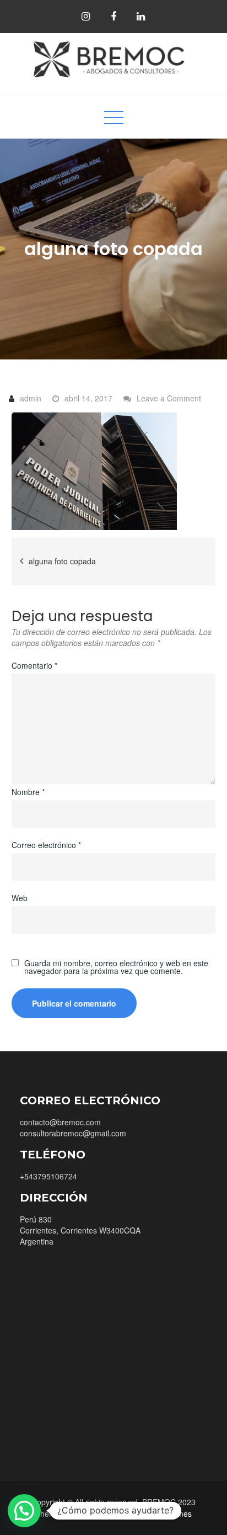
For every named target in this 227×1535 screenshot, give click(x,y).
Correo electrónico (46, 844)
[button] (24, 1510)
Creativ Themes (164, 1513)
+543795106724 (48, 1176)
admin (30, 398)
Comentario (34, 665)
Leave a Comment (169, 398)
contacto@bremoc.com (60, 1122)
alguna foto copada (62, 561)
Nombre (28, 791)
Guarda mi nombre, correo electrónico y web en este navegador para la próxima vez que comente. (116, 967)
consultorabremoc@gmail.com (73, 1133)
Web (20, 897)
